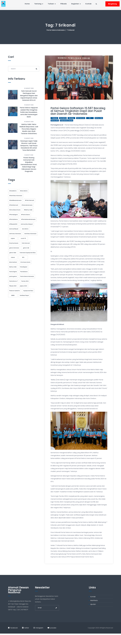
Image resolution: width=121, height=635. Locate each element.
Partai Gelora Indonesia (56, 30)
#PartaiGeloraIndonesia (28, 219)
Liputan (93, 604)
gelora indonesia (14, 248)
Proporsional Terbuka (66, 120)
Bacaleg (71, 118)
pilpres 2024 (23, 286)
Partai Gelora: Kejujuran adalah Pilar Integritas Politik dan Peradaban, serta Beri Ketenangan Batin (29, 112)
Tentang (37, 4)
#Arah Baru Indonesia (15, 195)
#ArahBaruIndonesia (15, 200)
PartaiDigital (23, 267)
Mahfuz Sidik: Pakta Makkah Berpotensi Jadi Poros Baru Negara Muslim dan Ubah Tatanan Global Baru (29, 129)
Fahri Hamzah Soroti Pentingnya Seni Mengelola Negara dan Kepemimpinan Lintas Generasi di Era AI (29, 95)
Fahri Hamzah (81, 118)
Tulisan (51, 4)
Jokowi (13, 257)
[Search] (36, 69)
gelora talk (26, 248)
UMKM (12, 295)
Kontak (88, 4)
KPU (90, 118)
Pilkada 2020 (12, 286)
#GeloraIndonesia (27, 205)
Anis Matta (63, 118)
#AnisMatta (12, 191)
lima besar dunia (25, 262)
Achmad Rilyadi (13, 229)
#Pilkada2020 (13, 224)
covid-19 (23, 238)
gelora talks (12, 252)
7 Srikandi (54, 118)
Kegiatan (75, 4)
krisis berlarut (13, 262)
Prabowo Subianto (14, 290)
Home (27, 4)
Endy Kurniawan (13, 243)
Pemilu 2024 (54, 120)
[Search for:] (23, 69)
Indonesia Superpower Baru (28, 252)
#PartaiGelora (13, 219)
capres (13, 238)
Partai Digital (13, 271)
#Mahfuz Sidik (28, 210)
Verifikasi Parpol (24, 295)
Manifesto (94, 600)
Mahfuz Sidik (98, 118)
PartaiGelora (24, 271)
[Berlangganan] (56, 608)
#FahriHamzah (13, 205)
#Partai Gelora (25, 214)
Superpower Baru (28, 290)
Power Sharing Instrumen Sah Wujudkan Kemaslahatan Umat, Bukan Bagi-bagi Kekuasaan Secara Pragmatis (29, 164)
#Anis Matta (23, 191)
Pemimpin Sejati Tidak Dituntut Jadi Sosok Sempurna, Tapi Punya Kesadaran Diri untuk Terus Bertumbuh (28, 145)
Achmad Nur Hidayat (27, 224)
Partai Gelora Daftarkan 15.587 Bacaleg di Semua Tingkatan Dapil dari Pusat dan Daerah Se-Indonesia (78, 111)
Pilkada (63, 4)
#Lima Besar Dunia (14, 210)
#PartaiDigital (13, 214)
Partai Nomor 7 (13, 281)
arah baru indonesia (15, 233)
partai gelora (13, 276)
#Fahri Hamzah (29, 200)
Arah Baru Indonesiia (30, 233)
